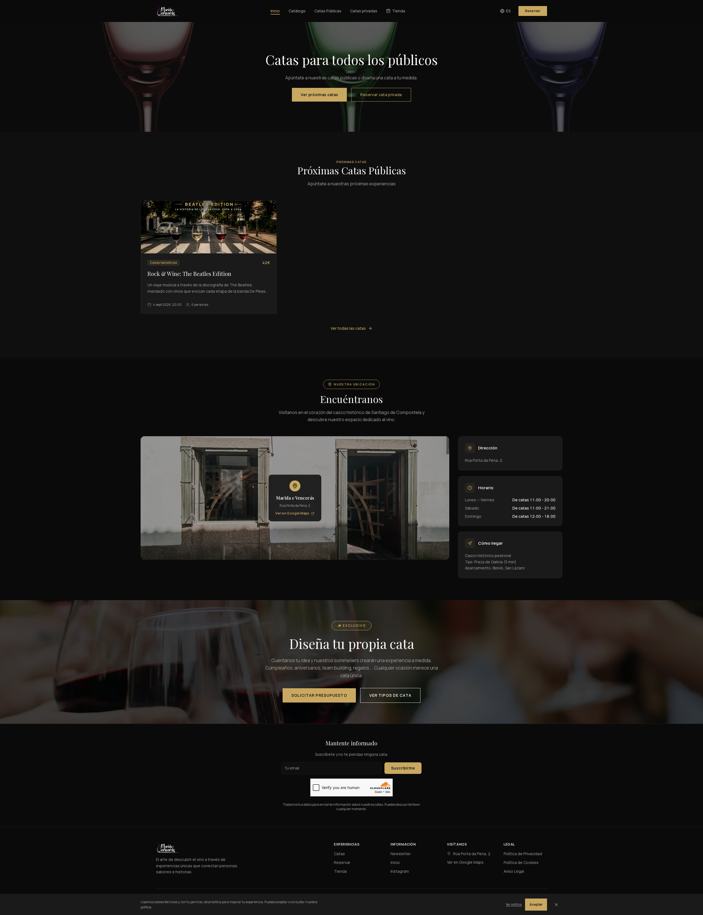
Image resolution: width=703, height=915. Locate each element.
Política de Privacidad (523, 853)
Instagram (399, 871)
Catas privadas (363, 10)
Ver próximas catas (319, 94)
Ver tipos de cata (390, 695)
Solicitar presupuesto (319, 695)
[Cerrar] (556, 905)
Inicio (275, 10)
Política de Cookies (521, 862)
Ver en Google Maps (292, 513)
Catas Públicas (327, 10)
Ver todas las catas (348, 328)
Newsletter (400, 853)
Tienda (398, 10)
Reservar (532, 11)
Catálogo (297, 10)
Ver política (514, 904)
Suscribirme (403, 768)
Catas (339, 853)
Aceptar (536, 904)
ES (508, 10)
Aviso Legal (514, 871)
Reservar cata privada (381, 94)
